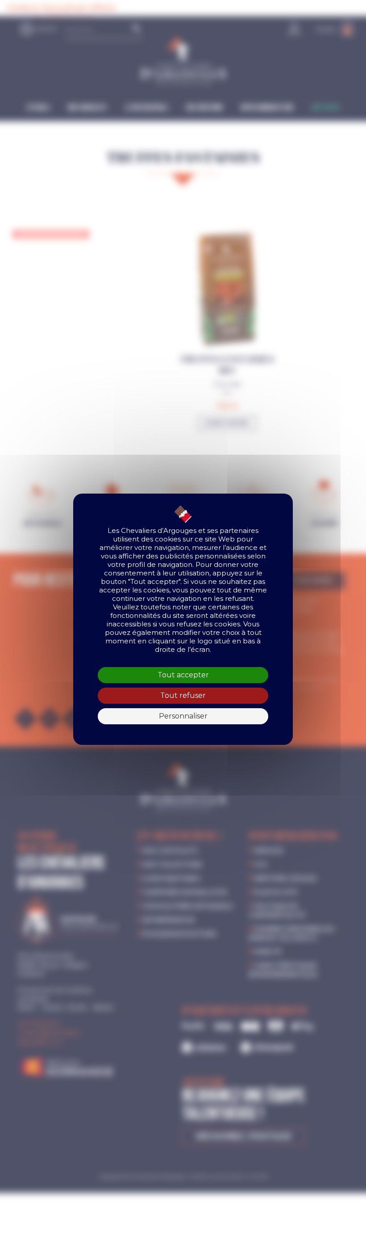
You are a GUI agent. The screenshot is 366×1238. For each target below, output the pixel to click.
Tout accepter (183, 675)
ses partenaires (232, 530)
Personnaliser (183, 716)
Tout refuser (183, 695)
